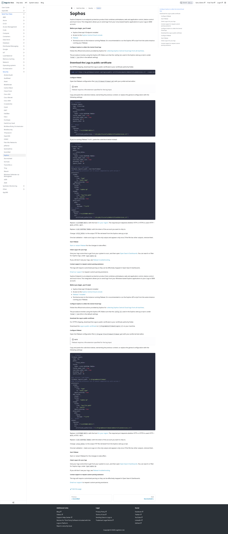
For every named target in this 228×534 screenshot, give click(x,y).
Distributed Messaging (10, 46)
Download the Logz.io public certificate (170, 13)
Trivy (5, 168)
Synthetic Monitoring (10, 186)
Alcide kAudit (8, 75)
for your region (103, 223)
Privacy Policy (100, 512)
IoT (4, 53)
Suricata (6, 162)
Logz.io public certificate (88, 326)
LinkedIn (138, 520)
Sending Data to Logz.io (104, 517)
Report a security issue (64, 526)
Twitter (137, 515)
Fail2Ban (7, 114)
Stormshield (8, 158)
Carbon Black (8, 88)
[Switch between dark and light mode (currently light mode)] (225, 2)
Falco (5, 117)
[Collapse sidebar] (13, 502)
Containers (6, 36)
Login (219, 3)
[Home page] (71, 8)
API (26, 3)
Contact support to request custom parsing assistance (170, 25)
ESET (5, 110)
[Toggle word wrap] (149, 72)
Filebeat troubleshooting (101, 260)
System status (34, 3)
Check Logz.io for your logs (168, 21)
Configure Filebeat (166, 16)
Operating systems (9, 65)
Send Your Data (7, 14)
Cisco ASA (7, 94)
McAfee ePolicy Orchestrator (13, 126)
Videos (59, 515)
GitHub (137, 523)
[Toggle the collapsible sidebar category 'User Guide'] (24, 7)
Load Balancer (7, 56)
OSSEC (6, 139)
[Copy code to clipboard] (153, 72)
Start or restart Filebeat (78, 245)
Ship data (19, 3)
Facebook (138, 512)
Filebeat (75, 38)
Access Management (10, 27)
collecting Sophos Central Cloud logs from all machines (125, 51)
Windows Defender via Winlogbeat (11, 175)
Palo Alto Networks (10, 142)
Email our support (76, 272)
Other (5, 189)
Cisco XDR (7, 101)
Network (6, 62)
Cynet (6, 107)
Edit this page (76, 489)
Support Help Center (64, 517)
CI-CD (5, 24)
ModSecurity (8, 130)
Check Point (8, 91)
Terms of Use (100, 515)
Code (4, 30)
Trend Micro (8, 165)
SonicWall (7, 152)
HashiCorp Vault (9, 123)
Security (5, 72)
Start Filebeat (164, 19)
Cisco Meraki (8, 97)
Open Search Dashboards (128, 253)
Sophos (6, 155)
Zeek (5, 183)
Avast (6, 81)
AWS (4, 17)
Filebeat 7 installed (79, 294)
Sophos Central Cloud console (92, 35)
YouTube (138, 517)
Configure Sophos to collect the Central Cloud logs (172, 10)
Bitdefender (8, 85)
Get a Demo (200, 3)
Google (5, 49)
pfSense (6, 146)
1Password (7, 133)
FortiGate (7, 120)
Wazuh (6, 171)
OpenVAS (7, 136)
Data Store (6, 40)
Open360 (5, 11)
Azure (5, 20)
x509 (5, 180)
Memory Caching (8, 59)
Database (6, 43)
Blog (42, 3)
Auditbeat (7, 78)
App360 (5, 192)
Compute (6, 33)
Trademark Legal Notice (104, 520)
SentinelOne (8, 149)
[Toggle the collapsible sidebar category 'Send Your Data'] (24, 14)
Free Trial (210, 3)
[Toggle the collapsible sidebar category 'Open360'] (24, 10)
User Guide (5, 7)
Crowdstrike (8, 104)
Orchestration (7, 69)
